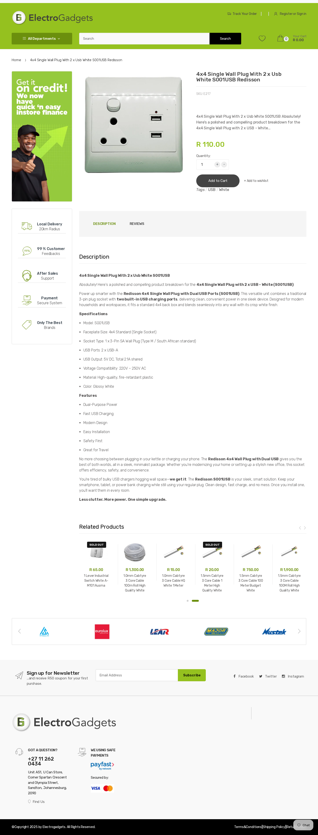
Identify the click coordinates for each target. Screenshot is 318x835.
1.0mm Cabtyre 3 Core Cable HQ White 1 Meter (173, 581)
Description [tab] (104, 224)
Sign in (301, 14)
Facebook (245, 676)
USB (212, 189)
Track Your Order (245, 14)
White (224, 189)
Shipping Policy (274, 827)
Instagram (295, 676)
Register (286, 14)
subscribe (192, 675)
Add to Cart (217, 181)
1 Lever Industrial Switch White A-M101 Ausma (96, 581)
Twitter (270, 676)
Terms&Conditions (248, 827)
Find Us (38, 802)
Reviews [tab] (137, 224)
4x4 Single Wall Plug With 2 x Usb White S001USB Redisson (238, 77)
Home (16, 60)
